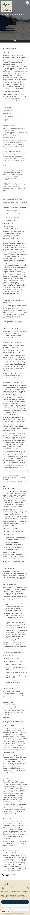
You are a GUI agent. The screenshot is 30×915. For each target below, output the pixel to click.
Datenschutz (16, 913)
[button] (28, 888)
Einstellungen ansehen (15, 909)
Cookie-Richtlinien (19, 323)
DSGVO (24, 88)
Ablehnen (15, 905)
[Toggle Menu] (15, 41)
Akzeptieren (15, 902)
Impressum (21, 913)
